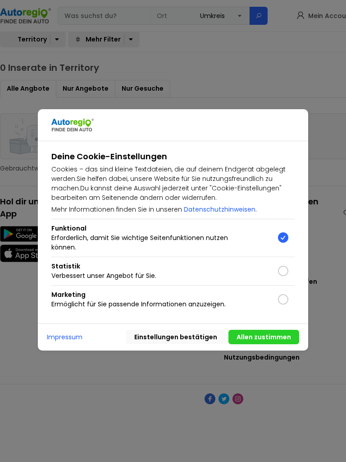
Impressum (64, 337)
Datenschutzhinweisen (219, 209)
